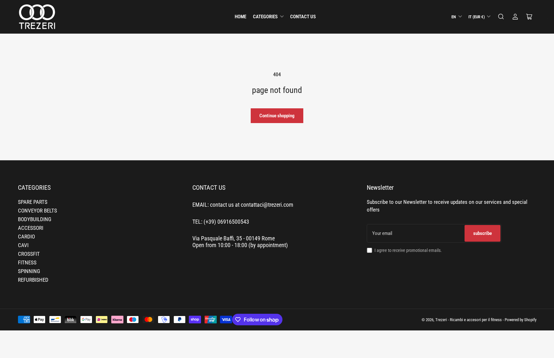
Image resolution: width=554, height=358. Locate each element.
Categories (265, 17)
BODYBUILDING (34, 219)
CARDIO (26, 237)
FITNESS (27, 263)
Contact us (303, 17)
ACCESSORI (30, 228)
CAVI (23, 245)
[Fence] (501, 17)
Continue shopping (277, 116)
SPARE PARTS (32, 202)
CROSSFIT (29, 254)
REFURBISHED (33, 280)
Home (240, 17)
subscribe (482, 233)
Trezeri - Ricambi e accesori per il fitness (468, 319)
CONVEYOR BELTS (37, 211)
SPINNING (29, 271)
